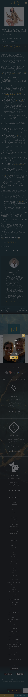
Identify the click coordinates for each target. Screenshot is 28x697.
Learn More (14, 357)
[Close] (23, 335)
